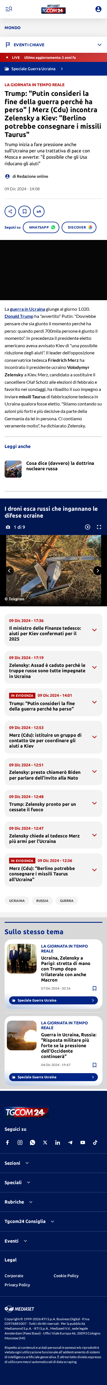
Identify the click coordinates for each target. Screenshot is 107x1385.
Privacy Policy (17, 1285)
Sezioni (12, 1163)
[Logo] (53, 9)
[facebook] (7, 1142)
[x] (45, 1142)
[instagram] (20, 1142)
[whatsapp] (32, 1142)
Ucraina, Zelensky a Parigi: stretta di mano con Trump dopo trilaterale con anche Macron (65, 968)
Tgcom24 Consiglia (25, 1221)
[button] (53, 9)
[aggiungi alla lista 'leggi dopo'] (24, 211)
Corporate (14, 1275)
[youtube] (83, 1142)
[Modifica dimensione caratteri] (39, 211)
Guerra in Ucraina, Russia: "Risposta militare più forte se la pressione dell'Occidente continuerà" (68, 1045)
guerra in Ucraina (27, 309)
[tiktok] (95, 1142)
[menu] (9, 9)
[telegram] (70, 1142)
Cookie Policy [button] (66, 1275)
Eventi (12, 1240)
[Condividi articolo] (10, 211)
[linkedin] (57, 1142)
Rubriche (14, 1201)
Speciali (13, 1182)
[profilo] (98, 9)
